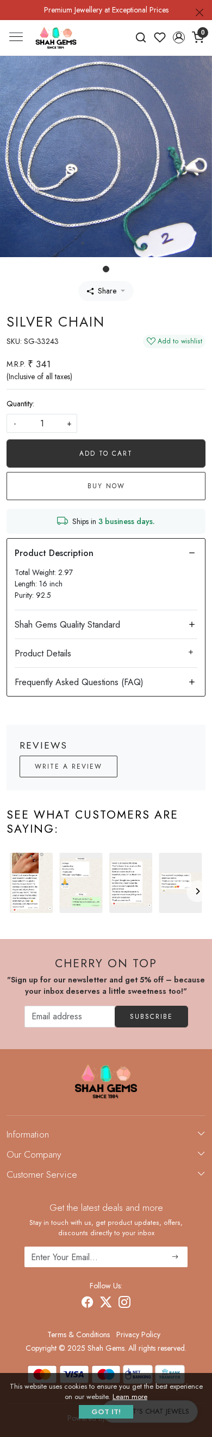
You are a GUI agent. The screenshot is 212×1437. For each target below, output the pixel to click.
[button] (178, 37)
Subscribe (151, 1016)
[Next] (197, 891)
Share (107, 290)
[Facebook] (87, 1303)
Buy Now (106, 486)
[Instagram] (124, 1303)
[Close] (199, 12)
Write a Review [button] (68, 766)
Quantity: (20, 403)
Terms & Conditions (78, 1334)
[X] (106, 1303)
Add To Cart (106, 453)
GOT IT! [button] (106, 1412)
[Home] (56, 37)
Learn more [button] (130, 1396)
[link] (141, 37)
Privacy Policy (138, 1334)
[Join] (175, 1257)
